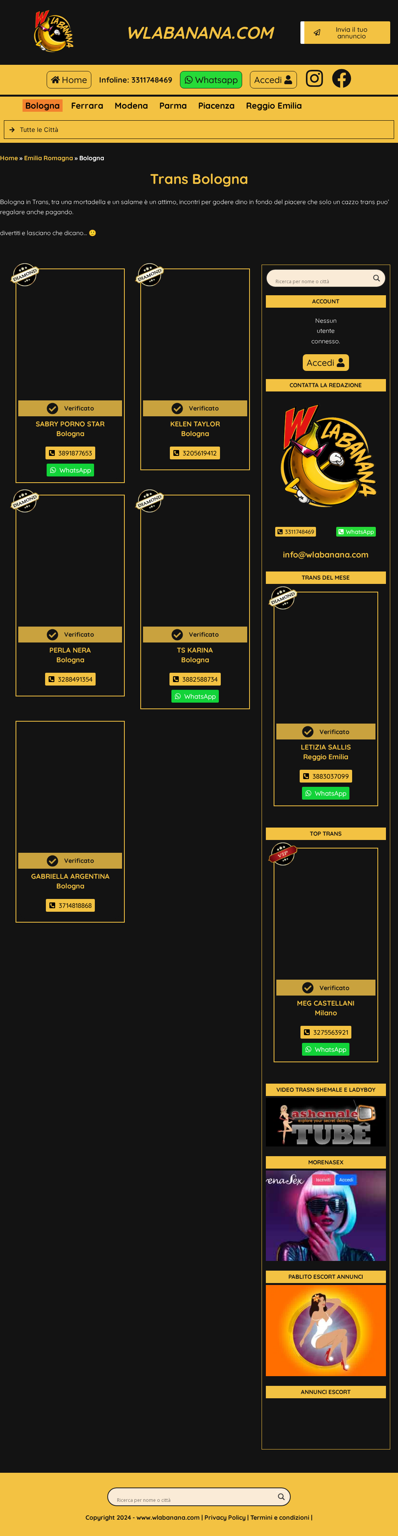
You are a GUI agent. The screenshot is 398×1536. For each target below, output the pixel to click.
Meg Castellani (325, 1003)
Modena (131, 105)
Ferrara (87, 105)
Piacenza (216, 105)
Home (9, 158)
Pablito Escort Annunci (325, 1276)
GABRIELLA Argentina (70, 876)
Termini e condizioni (279, 1517)
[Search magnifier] (376, 278)
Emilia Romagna (48, 158)
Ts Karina (195, 650)
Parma (173, 105)
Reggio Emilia (274, 105)
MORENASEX (326, 1162)
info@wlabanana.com (325, 554)
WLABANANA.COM (199, 32)
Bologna (42, 105)
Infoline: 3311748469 (135, 80)
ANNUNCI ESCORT (326, 1392)
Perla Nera (70, 650)
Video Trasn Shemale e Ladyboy (325, 1089)
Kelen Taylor (195, 423)
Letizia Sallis (326, 747)
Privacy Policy (225, 1517)
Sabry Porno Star (70, 423)
